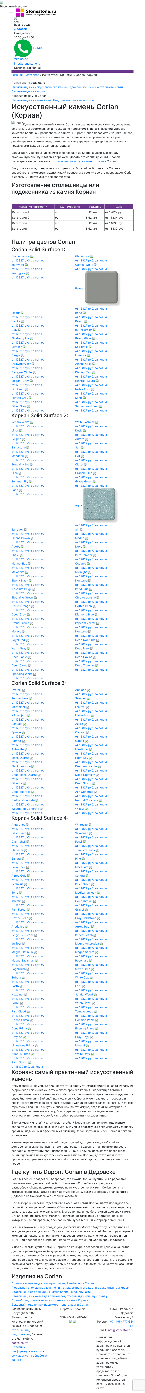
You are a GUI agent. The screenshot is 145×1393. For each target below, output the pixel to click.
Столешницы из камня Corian (32, 100)
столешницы (20, 1330)
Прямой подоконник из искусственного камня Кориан (49, 1300)
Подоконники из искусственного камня (95, 87)
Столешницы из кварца (28, 91)
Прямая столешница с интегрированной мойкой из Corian (52, 1283)
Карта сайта (19, 1343)
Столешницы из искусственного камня (39, 87)
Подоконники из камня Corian (74, 100)
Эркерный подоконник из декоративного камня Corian (50, 1304)
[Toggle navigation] (30, 7)
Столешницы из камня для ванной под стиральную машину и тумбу (59, 1296)
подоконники (20, 1334)
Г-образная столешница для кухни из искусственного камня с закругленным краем (70, 1287)
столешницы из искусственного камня (78, 161)
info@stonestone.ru (27, 63)
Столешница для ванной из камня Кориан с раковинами (51, 1292)
